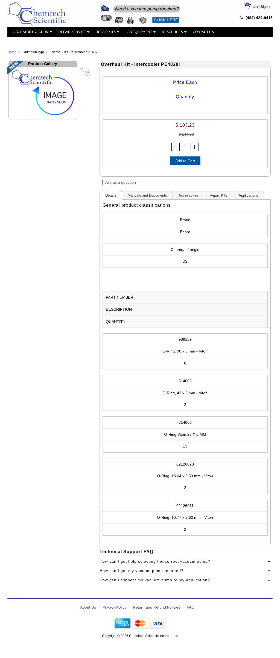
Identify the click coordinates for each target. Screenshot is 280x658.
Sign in (266, 7)
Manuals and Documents (147, 195)
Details (110, 195)
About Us (88, 607)
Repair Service (72, 32)
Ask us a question (120, 182)
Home (11, 52)
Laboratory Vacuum (30, 32)
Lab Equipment (139, 32)
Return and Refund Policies (156, 607)
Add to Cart (185, 161)
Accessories (188, 195)
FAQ (190, 607)
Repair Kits (106, 32)
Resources (172, 32)
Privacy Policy (114, 607)
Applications (248, 195)
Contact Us (203, 32)
